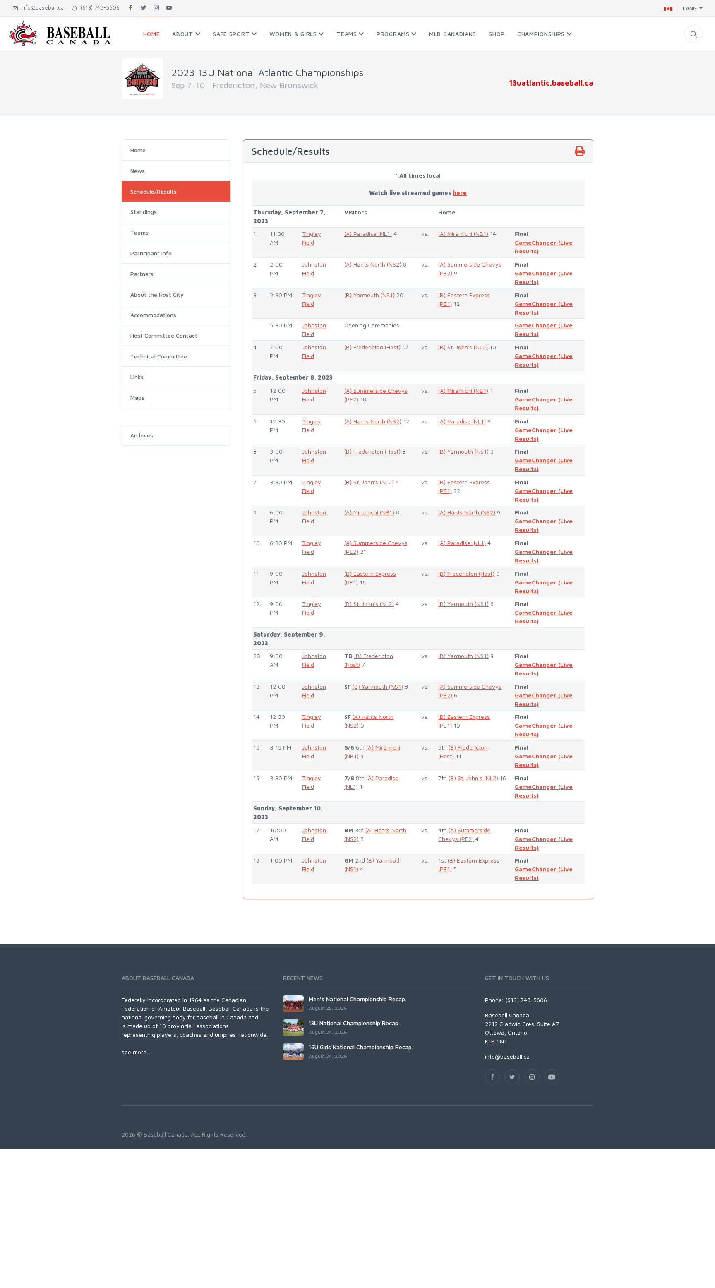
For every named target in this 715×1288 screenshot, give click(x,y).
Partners (142, 273)
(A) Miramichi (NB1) (463, 233)
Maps (137, 397)
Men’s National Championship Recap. (357, 998)
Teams (139, 232)
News (137, 170)
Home (138, 150)
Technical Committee (158, 356)
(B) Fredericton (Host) (372, 347)
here (460, 192)
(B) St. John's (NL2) (463, 347)
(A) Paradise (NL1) (368, 233)
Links (137, 376)
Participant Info (151, 253)
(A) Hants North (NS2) (372, 264)
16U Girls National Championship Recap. (361, 1046)
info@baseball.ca (41, 7)
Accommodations (153, 314)
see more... (136, 1051)
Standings (143, 211)
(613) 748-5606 (98, 7)
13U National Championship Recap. (354, 1022)
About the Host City (157, 294)
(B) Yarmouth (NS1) (369, 294)
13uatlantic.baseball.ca (551, 82)
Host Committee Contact (163, 335)
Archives (141, 435)
